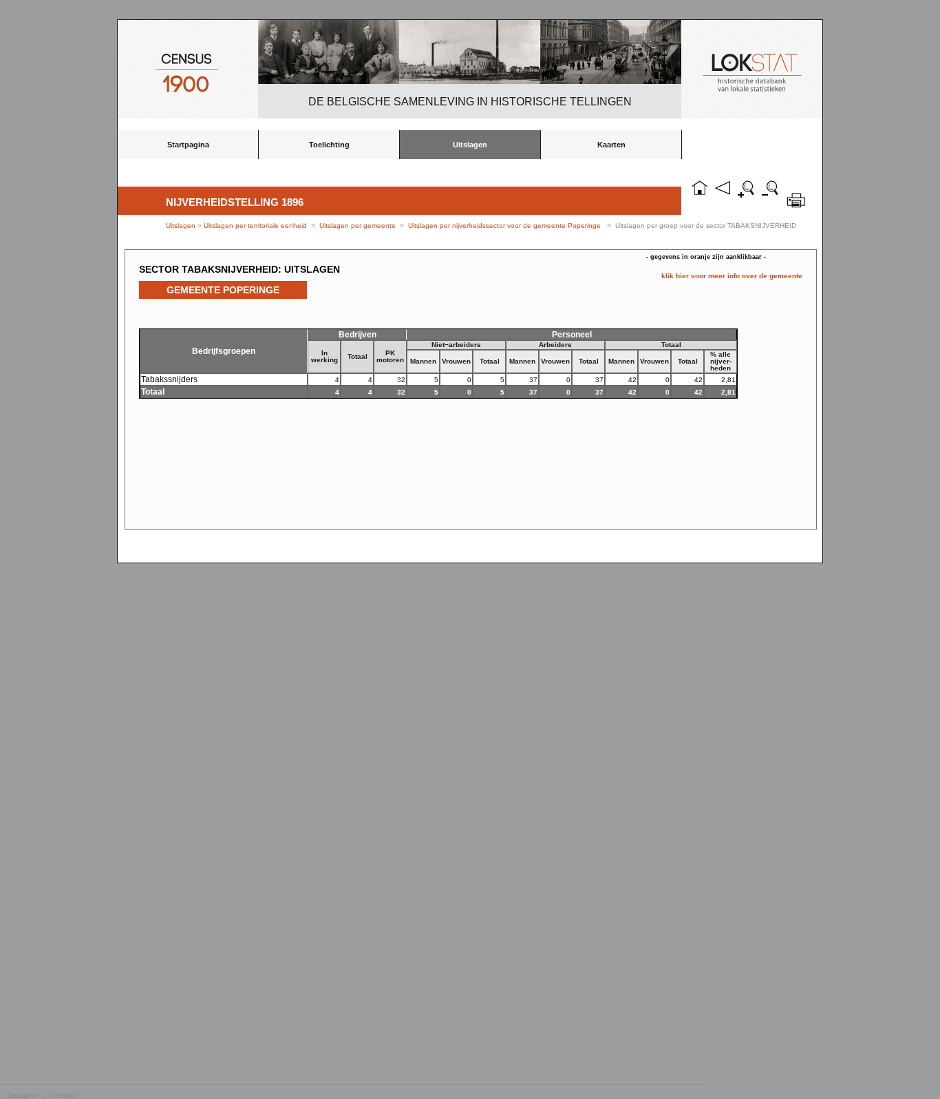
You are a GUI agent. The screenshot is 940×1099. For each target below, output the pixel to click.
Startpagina (188, 144)
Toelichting (329, 144)
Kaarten (611, 144)
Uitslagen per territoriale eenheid (256, 225)
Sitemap (62, 1095)
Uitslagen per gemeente (357, 225)
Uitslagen (470, 144)
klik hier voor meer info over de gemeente (731, 276)
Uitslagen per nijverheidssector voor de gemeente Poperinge (504, 225)
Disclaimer (23, 1095)
